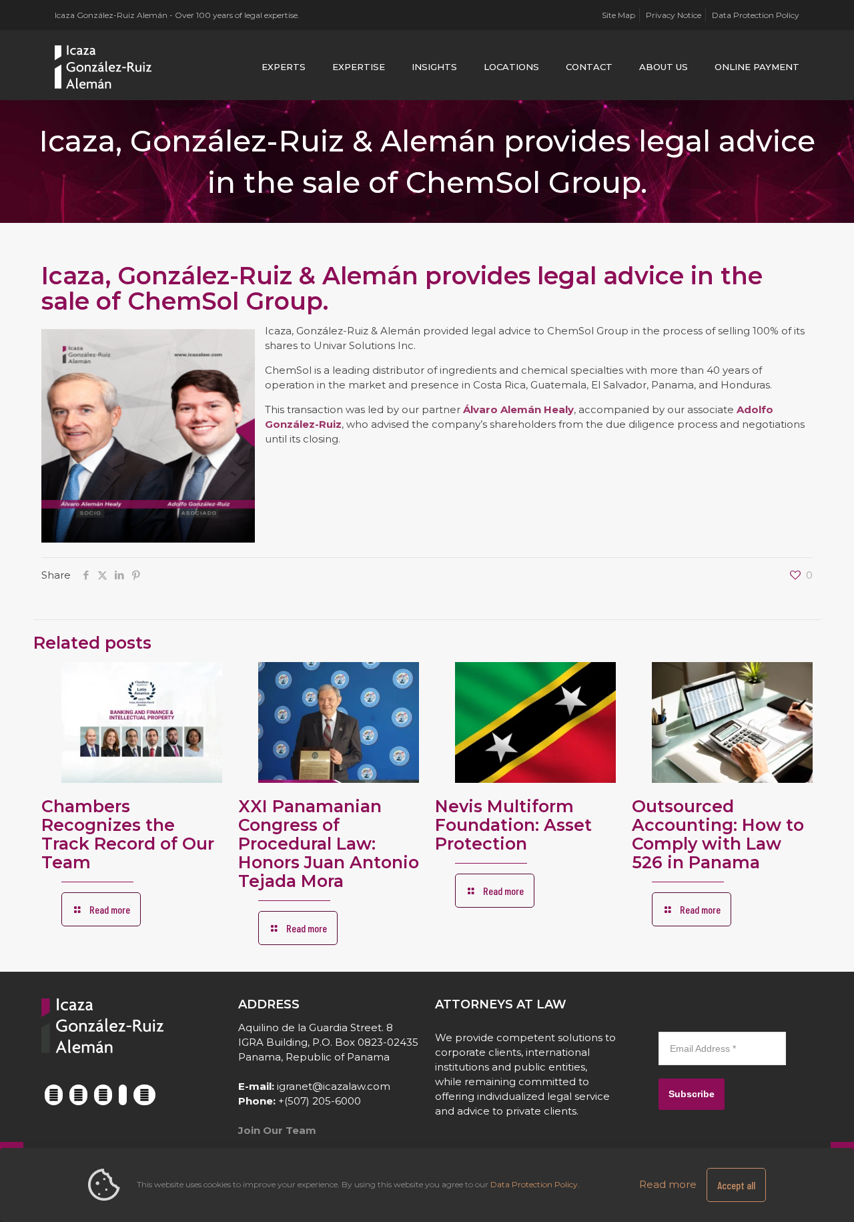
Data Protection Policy (755, 15)
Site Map (618, 15)
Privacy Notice (673, 15)
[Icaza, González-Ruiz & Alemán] (104, 66)
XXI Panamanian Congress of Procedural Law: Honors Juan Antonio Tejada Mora (328, 843)
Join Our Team (277, 1130)
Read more (668, 1184)
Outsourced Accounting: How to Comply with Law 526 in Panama (718, 834)
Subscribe (692, 1094)
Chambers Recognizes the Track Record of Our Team (127, 834)
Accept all (736, 1185)
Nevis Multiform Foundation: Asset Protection (513, 825)
